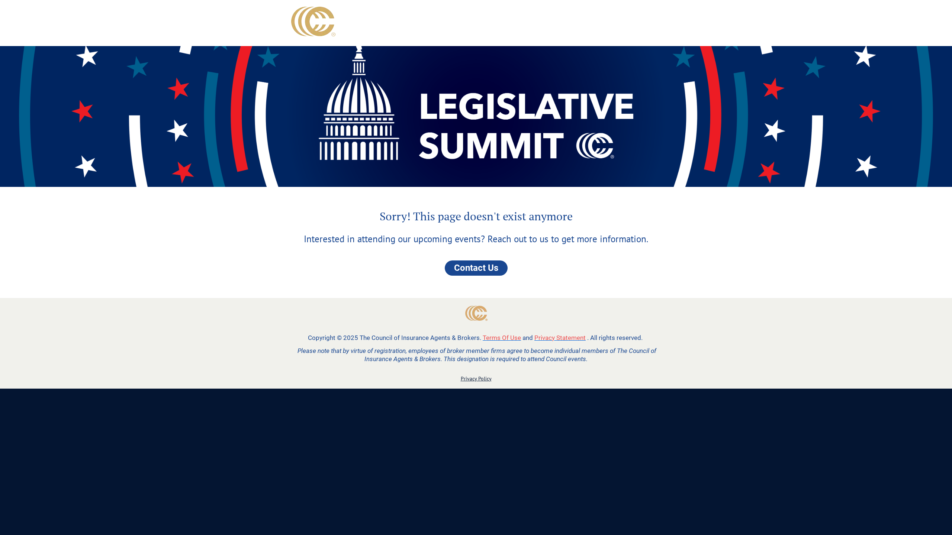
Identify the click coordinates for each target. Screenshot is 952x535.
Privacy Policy (476, 378)
